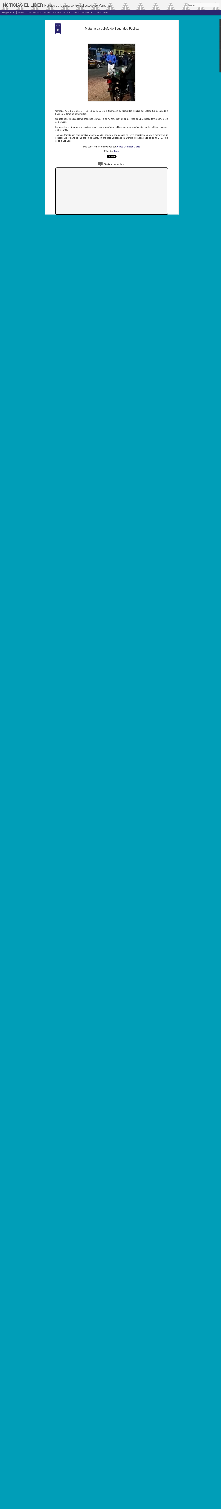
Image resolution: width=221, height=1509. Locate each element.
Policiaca (57, 12)
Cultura (76, 12)
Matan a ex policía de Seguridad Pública (112, 28)
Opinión (67, 12)
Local (116, 151)
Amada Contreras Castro (128, 146)
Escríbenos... (88, 12)
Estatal (47, 12)
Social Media (102, 12)
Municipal (37, 12)
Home (21, 12)
